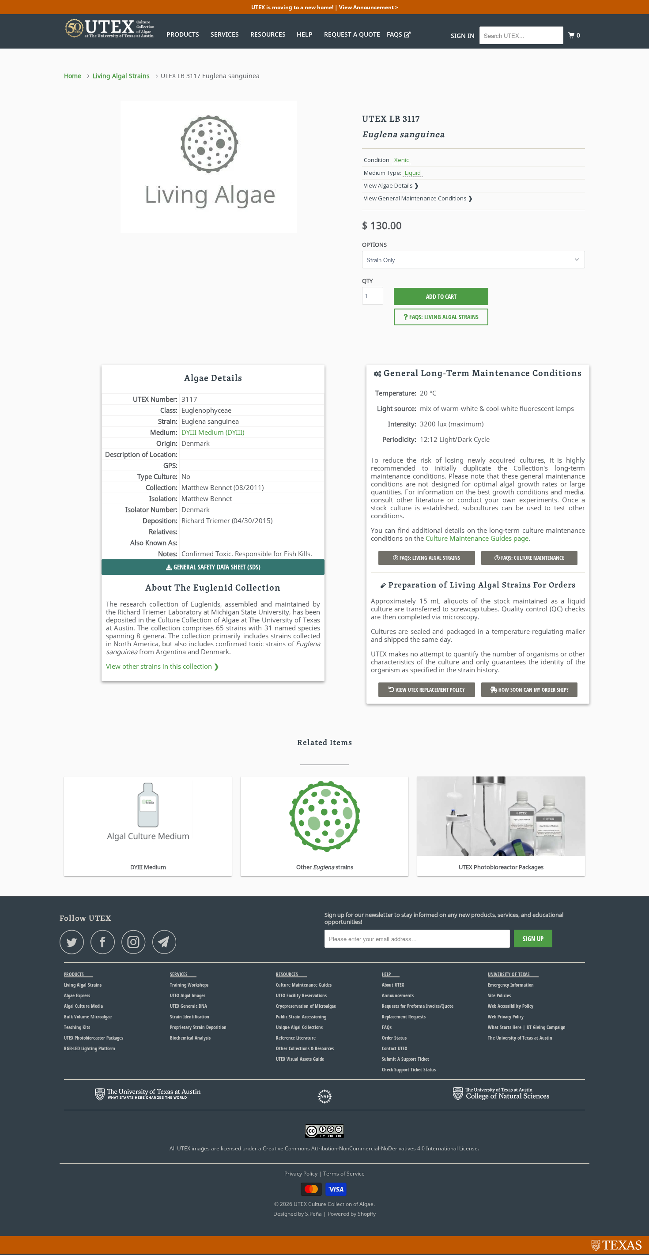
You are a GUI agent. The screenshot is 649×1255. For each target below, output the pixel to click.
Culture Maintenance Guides (304, 984)
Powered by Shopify (352, 1213)
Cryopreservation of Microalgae (306, 1005)
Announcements (398, 995)
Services (226, 34)
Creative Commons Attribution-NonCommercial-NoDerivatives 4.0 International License (370, 1148)
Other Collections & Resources (305, 1048)
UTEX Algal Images (187, 995)
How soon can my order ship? (533, 689)
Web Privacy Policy (506, 1016)
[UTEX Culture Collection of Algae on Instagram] (136, 942)
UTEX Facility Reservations (301, 995)
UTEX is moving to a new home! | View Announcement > (324, 7)
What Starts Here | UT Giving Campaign (527, 1027)
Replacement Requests (404, 1016)
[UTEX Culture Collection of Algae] (109, 28)
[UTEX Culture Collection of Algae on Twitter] (74, 942)
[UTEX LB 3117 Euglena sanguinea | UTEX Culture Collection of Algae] (208, 167)
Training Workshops (189, 984)
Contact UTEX (394, 1048)
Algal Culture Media (83, 1005)
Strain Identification (189, 1016)
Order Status (394, 1037)
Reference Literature (296, 1037)
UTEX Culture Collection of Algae (334, 1204)
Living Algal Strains (83, 984)
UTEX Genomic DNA (188, 1005)
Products (184, 34)
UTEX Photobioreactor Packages (93, 1037)
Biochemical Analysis (190, 1037)
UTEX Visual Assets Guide (300, 1058)
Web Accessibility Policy (510, 1005)
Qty (367, 281)
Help (306, 34)
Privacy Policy (300, 1173)
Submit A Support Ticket (405, 1058)
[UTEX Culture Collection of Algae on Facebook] (105, 942)
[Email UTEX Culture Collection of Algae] (166, 942)
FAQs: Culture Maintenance (532, 558)
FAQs (395, 34)
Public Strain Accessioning (301, 1016)
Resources (269, 34)
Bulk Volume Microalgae (88, 1016)
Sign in (463, 35)
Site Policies (499, 995)
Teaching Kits (77, 1027)
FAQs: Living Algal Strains (443, 317)
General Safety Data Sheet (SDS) (216, 566)
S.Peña (313, 1213)
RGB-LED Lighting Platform (89, 1048)
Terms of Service (344, 1173)
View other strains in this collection (162, 666)
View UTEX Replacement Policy (429, 689)
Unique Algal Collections (299, 1027)
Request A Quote (352, 34)
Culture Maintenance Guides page (477, 538)
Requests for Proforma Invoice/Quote (417, 1005)
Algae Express (77, 995)
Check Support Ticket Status (409, 1069)
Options (374, 245)
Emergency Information (511, 984)
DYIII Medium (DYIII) (212, 432)
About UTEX (393, 984)
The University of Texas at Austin (520, 1037)
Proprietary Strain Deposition (198, 1027)
